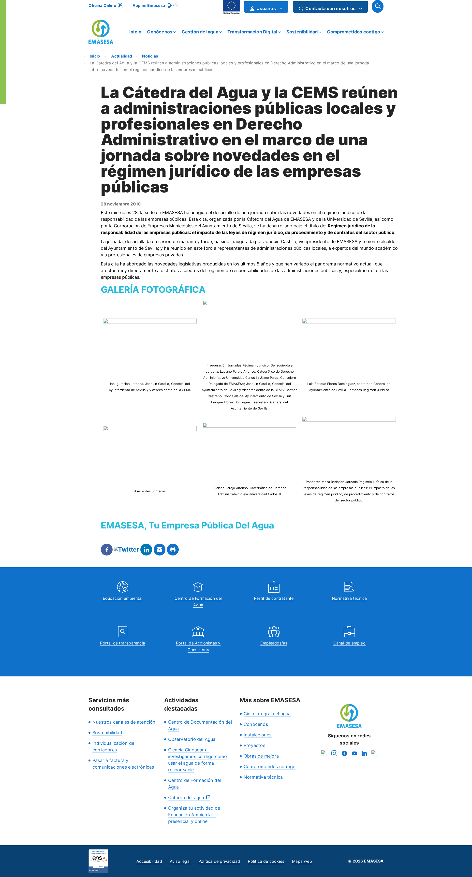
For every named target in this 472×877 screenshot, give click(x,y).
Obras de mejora (261, 756)
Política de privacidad (219, 861)
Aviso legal (180, 861)
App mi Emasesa (149, 5)
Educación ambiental (123, 598)
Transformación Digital (252, 31)
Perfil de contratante (274, 598)
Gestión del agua (200, 31)
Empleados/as (273, 643)
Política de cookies (266, 861)
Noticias (150, 56)
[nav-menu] (281, 8)
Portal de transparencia (122, 643)
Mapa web (302, 861)
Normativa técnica (349, 598)
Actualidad (121, 56)
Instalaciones (258, 734)
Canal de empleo (349, 643)
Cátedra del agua (186, 797)
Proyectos (254, 745)
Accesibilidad (149, 861)
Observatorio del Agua (192, 739)
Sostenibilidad (302, 31)
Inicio (135, 31)
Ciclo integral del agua (267, 713)
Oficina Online (102, 5)
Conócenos (159, 31)
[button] (378, 6)
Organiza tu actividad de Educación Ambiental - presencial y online (194, 814)
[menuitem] (266, 7)
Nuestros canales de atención (124, 722)
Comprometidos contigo (353, 31)
